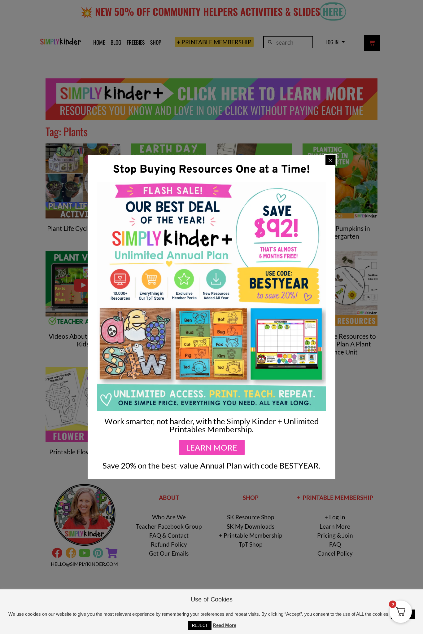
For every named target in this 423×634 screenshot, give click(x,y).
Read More (224, 625)
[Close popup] (330, 160)
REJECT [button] (200, 625)
